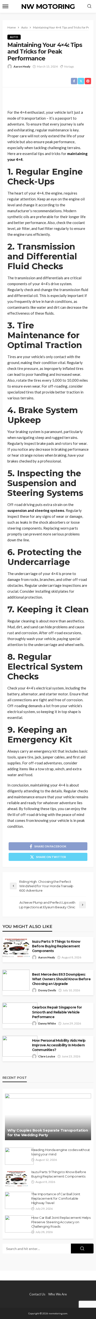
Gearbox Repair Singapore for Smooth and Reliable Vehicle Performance (57, 1012)
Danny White (47, 1023)
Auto (14, 37)
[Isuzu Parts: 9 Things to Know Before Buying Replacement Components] (16, 1178)
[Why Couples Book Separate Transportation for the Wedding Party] (48, 1117)
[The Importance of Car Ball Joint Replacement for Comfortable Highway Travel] (19, 1200)
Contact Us (37, 1294)
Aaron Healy (22, 66)
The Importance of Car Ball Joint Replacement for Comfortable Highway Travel (55, 1198)
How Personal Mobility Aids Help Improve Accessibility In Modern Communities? (58, 1045)
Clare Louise (46, 1056)
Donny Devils (47, 990)
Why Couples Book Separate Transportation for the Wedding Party (47, 1132)
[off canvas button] (5, 6)
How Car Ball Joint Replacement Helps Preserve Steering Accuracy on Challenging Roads (61, 1222)
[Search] (89, 6)
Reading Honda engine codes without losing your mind (60, 1152)
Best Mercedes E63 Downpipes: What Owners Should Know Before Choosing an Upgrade (61, 979)
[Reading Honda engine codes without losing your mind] (19, 1156)
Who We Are (57, 1294)
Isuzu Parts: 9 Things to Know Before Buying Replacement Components (56, 946)
